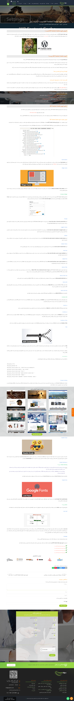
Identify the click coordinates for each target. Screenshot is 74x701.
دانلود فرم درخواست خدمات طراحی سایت (58, 101)
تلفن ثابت (35, 628)
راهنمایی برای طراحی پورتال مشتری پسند (44, 687)
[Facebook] (14, 693)
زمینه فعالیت (35, 623)
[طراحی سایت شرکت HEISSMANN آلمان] (16, 400)
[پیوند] (63, 3)
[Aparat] (18, 693)
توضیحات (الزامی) (52, 638)
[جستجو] (18, 1)
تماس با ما (33, 690)
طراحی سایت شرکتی (63, 685)
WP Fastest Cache (33, 112)
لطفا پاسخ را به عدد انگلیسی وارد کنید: (61, 598)
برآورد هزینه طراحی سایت (52, 97)
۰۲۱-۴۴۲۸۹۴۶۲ (14, 4)
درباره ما (34, 688)
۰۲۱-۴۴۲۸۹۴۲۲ (14, 3)
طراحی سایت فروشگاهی (62, 683)
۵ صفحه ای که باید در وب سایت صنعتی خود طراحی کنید (44, 684)
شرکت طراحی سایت (62, 87)
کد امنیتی (53, 646)
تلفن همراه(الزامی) (52, 628)
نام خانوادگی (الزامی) (33, 618)
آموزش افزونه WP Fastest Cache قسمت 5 (59, 552)
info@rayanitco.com (46, 99)
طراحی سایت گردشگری (62, 690)
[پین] (55, 568)
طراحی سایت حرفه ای (63, 687)
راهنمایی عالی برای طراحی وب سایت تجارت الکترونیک (44, 690)
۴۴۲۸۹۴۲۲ (55, 95)
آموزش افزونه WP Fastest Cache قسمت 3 (59, 548)
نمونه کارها (33, 683)
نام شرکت (53, 623)
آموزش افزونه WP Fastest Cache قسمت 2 (59, 546)
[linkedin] (7, 693)
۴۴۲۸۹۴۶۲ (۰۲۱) (50, 95)
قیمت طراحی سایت (32, 685)
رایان (26, 698)
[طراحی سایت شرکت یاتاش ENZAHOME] (16, 423)
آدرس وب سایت (34, 633)
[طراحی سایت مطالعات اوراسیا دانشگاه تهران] (37, 423)
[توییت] (61, 568)
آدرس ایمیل (53, 633)
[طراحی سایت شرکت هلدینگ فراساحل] (37, 400)
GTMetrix (55, 164)
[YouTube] (16, 693)
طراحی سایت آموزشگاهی (62, 688)
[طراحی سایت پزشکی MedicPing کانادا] (58, 423)
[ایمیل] (66, 568)
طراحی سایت (46, 36)
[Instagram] (12, 693)
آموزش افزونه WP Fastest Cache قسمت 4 (59, 550)
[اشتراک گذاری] (63, 568)
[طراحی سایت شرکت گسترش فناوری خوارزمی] (58, 400)
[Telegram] (8, 693)
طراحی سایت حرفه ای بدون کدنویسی (45, 692)
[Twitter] (10, 693)
